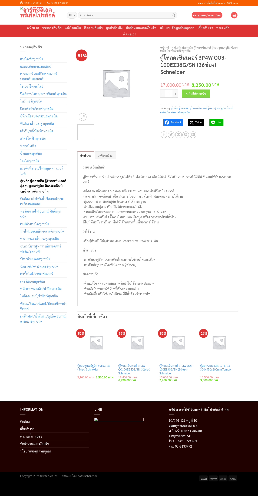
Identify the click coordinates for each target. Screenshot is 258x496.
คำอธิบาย (85, 155)
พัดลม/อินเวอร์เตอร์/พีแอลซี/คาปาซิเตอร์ (43, 306)
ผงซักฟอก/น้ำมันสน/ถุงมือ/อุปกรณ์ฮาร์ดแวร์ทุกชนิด (43, 318)
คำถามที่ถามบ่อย (31, 436)
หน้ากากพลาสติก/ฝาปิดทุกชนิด (41, 288)
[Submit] (173, 15)
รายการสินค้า (52, 28)
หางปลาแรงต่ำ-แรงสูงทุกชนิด (39, 239)
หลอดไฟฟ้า (28, 146)
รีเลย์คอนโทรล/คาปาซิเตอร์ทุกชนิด (43, 94)
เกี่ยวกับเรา (205, 28)
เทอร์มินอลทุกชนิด (32, 281)
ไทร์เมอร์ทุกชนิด (31, 101)
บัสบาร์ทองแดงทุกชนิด (35, 259)
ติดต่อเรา (129, 34)
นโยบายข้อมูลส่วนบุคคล (177, 28)
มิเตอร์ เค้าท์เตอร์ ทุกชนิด (37, 109)
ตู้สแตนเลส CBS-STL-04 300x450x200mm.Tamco (215, 367)
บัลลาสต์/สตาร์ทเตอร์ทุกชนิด (39, 266)
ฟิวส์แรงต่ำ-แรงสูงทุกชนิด (37, 123)
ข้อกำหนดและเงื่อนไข (141, 28)
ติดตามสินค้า (93, 28)
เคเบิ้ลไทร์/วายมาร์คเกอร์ (36, 274)
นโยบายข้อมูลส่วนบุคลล (35, 451)
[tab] (85, 155)
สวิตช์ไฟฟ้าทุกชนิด (33, 138)
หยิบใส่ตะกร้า (196, 93)
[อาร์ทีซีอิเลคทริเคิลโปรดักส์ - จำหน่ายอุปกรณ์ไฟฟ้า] (40, 15)
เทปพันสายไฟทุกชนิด (34, 224)
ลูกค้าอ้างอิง (114, 28)
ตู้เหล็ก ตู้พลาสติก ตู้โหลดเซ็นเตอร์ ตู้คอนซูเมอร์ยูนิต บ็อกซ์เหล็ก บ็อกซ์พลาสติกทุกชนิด (43, 186)
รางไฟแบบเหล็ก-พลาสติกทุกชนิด (42, 231)
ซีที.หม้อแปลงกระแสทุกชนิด (39, 116)
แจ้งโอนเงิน (73, 28)
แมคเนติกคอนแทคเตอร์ (35, 66)
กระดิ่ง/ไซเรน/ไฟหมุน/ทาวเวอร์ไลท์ (41, 170)
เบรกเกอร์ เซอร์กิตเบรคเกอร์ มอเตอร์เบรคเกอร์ (38, 76)
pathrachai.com (87, 476)
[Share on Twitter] (171, 134)
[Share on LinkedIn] (193, 134)
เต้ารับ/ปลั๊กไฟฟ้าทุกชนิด (37, 131)
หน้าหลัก (165, 47)
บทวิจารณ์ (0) (105, 155)
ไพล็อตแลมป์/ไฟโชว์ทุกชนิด (39, 296)
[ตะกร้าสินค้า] (234, 15)
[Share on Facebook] (164, 134)
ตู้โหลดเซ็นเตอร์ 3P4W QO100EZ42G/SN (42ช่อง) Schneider (134, 369)
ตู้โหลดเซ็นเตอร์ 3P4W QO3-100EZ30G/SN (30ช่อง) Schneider (176, 369)
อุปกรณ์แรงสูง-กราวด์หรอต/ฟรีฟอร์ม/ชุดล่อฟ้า (40, 248)
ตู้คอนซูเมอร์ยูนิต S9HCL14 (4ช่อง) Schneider (93, 367)
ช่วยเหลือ (223, 28)
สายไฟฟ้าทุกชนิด (31, 59)
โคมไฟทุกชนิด (29, 161)
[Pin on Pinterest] (185, 134)
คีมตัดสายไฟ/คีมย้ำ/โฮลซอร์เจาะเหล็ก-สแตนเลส (42, 201)
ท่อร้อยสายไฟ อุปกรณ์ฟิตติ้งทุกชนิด (40, 213)
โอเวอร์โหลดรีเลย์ (31, 86)
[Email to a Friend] (178, 134)
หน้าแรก (33, 28)
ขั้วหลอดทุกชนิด (31, 153)
